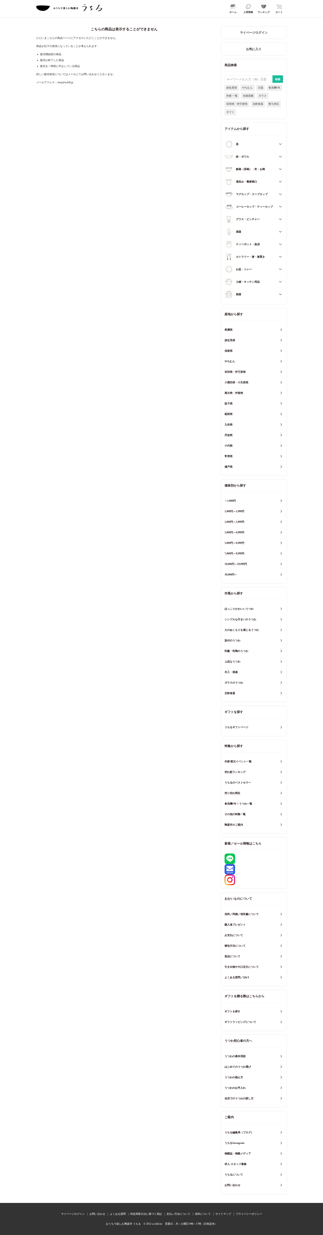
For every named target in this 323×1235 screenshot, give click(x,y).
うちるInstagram (234, 1143)
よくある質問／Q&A (237, 977)
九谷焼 (228, 424)
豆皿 (260, 87)
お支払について (234, 935)
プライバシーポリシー (249, 1213)
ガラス (263, 95)
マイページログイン (254, 32)
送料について (203, 1213)
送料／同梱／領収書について (242, 914)
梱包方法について (235, 945)
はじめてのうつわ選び (238, 1066)
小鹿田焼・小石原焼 (236, 382)
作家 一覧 (232, 95)
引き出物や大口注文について (242, 966)
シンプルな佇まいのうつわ (240, 619)
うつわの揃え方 (234, 1077)
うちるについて (234, 1174)
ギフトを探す (232, 1011)
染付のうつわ (232, 640)
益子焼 (228, 403)
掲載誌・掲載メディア (238, 1153)
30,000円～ (231, 574)
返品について (232, 956)
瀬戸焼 (228, 466)
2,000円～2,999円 (234, 521)
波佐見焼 (231, 87)
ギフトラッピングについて (240, 1021)
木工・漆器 (231, 672)
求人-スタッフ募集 (236, 1164)
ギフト (230, 112)
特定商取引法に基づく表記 (146, 1213)
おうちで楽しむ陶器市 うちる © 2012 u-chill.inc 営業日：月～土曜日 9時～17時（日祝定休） (161, 1223)
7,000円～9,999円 (234, 553)
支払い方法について (178, 1213)
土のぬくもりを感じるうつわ (242, 629)
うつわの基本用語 (235, 1056)
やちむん (247, 87)
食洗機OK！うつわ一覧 (238, 803)
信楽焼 (228, 350)
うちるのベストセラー (238, 782)
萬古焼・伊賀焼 (234, 392)
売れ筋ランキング (235, 772)
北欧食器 (258, 103)
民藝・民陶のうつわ (236, 651)
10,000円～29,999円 (236, 564)
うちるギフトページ (236, 727)
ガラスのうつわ (234, 682)
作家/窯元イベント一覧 (238, 761)
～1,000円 (230, 500)
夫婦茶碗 (248, 95)
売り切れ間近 (232, 793)
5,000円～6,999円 (234, 542)
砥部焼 (228, 414)
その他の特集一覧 (235, 814)
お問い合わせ (232, 1185)
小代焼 (228, 445)
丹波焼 (228, 435)
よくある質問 (118, 1213)
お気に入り (253, 49)
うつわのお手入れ (235, 1087)
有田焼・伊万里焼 (236, 103)
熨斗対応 (274, 103)
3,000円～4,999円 (234, 532)
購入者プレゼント (235, 924)
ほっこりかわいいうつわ (239, 608)
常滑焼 (228, 456)
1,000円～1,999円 (234, 511)
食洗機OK (274, 87)
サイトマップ (223, 1213)
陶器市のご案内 (234, 824)
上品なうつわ (232, 661)
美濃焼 (228, 329)
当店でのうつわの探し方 (239, 1098)
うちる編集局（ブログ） (239, 1132)
